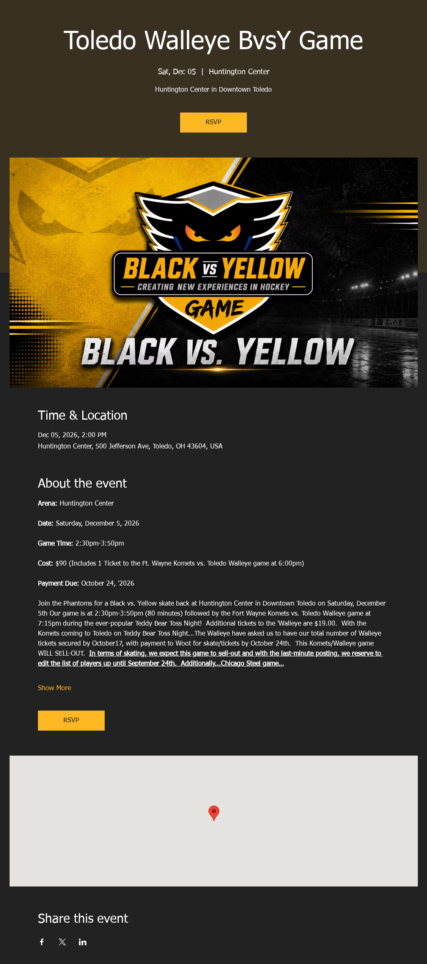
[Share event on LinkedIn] (83, 942)
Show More (54, 688)
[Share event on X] (62, 942)
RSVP (213, 122)
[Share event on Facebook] (42, 942)
